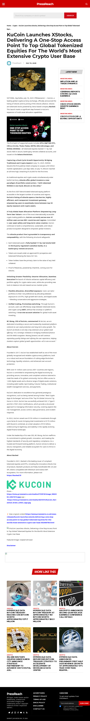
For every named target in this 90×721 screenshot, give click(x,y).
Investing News (66, 78)
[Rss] (27, 712)
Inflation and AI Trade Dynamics (68, 82)
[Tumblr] (24, 712)
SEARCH (70, 16)
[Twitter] (9, 712)
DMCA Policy (39, 703)
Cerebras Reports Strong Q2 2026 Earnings (70, 94)
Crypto (15, 26)
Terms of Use (39, 699)
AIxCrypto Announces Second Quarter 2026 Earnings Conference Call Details (71, 613)
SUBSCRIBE (84, 703)
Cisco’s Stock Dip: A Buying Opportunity (71, 117)
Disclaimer (11, 545)
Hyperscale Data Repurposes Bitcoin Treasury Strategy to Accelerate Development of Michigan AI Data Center (45, 663)
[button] (3, 3)
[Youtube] (21, 712)
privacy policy (74, 709)
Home (9, 26)
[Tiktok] (12, 712)
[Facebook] (18, 712)
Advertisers (39, 693)
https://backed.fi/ (14, 475)
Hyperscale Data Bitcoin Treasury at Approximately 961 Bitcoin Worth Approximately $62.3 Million (43, 615)
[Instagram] (15, 712)
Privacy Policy (40, 696)
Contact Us (39, 709)
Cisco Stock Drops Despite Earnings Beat (70, 106)
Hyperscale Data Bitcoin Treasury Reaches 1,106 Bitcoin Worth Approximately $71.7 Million (18, 615)
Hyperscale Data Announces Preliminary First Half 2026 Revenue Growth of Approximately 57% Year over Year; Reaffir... (71, 663)
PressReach (17, 63)
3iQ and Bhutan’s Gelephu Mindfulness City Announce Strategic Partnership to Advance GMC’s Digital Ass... (19, 663)
